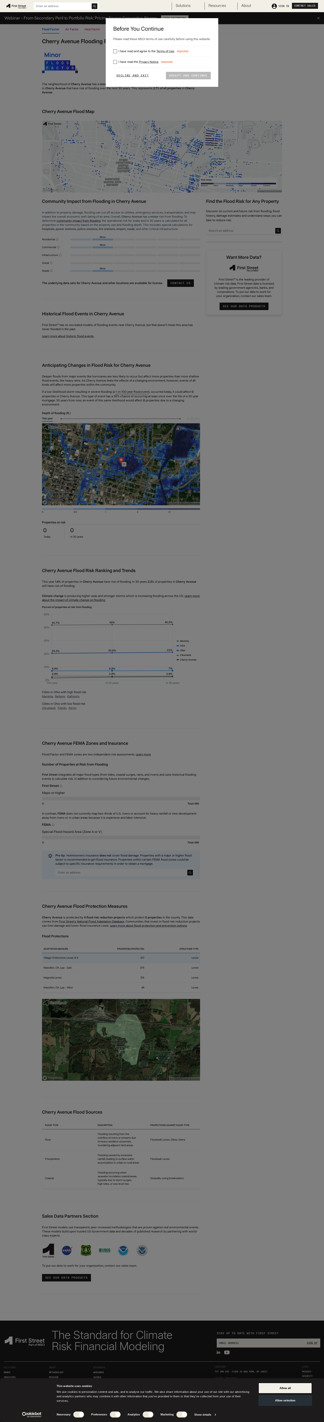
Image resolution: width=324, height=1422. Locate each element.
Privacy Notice (148, 61)
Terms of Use (165, 51)
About (246, 6)
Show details (202, 1414)
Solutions (183, 6)
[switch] (115, 1415)
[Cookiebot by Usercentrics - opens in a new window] (31, 1415)
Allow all (285, 1388)
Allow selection (285, 1400)
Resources (217, 6)
